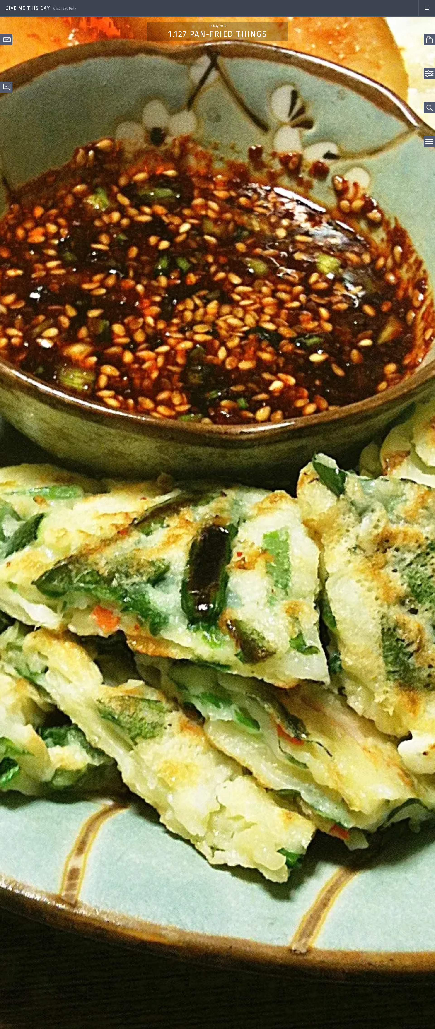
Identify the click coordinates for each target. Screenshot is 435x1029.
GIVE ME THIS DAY (27, 8)
